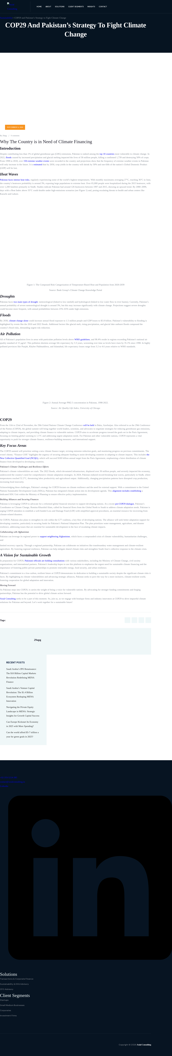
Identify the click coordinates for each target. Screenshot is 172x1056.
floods (8, 157)
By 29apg (3, 136)
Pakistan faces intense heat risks (14, 179)
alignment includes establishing (126, 491)
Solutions (59, 6)
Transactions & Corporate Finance (16, 979)
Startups (4, 1000)
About (48, 6)
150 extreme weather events (36, 161)
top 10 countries (107, 154)
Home (39, 6)
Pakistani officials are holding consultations (45, 560)
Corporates (5, 1010)
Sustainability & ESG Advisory (14, 984)
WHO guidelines (82, 339)
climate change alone (18, 320)
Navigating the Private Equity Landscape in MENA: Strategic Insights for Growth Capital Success (22, 711)
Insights (91, 6)
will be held (88, 425)
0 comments (15, 136)
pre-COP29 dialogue (124, 504)
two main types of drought (26, 302)
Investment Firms (8, 1015)
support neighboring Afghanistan (55, 536)
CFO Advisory (6, 989)
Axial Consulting (8, 598)
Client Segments (76, 6)
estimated (37, 164)
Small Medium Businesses (12, 1005)
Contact (103, 6)
